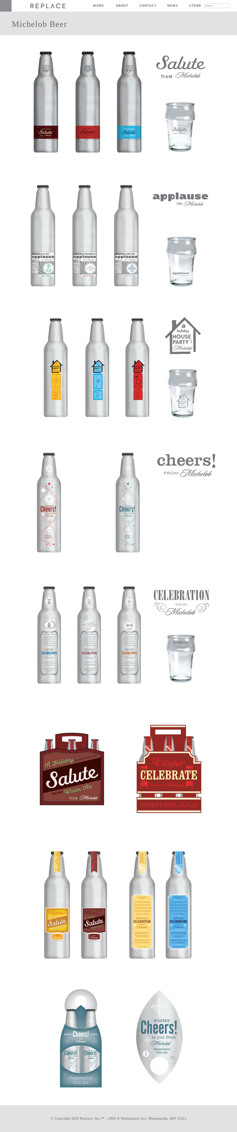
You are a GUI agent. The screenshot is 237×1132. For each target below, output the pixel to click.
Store (195, 5)
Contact (147, 5)
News (172, 5)
